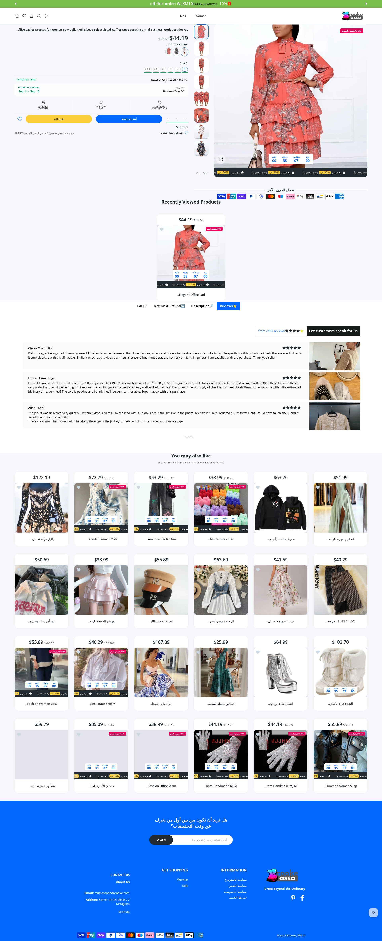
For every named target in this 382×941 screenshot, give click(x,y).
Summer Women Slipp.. (340, 786)
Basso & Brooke (286, 935)
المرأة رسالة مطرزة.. (41, 621)
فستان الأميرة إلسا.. (101, 786)
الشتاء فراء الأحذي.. (340, 704)
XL (163, 69)
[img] (294, 331)
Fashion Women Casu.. (41, 704)
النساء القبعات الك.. (161, 621)
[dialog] (39, 16)
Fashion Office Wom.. (161, 786)
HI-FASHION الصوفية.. (340, 621)
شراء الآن (59, 119)
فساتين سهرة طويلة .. (340, 539)
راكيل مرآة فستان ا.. (41, 539)
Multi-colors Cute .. (221, 539)
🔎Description (202, 306)
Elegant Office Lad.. (191, 295)
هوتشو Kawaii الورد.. (101, 621)
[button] (366, 3)
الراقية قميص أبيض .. (221, 621)
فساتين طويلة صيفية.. (221, 704)
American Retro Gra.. (161, 539)
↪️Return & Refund (169, 306)
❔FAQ (142, 306)
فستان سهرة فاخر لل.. (281, 621)
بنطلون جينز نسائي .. (42, 786)
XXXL (147, 69)
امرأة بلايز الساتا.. (161, 704)
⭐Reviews (228, 306)
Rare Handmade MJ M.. (280, 786)
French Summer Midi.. (101, 539)
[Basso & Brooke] (352, 16)
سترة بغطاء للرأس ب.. (280, 539)
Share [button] (180, 127)
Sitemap (124, 912)
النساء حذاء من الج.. (280, 704)
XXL (156, 69)
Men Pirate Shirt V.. (101, 704)
